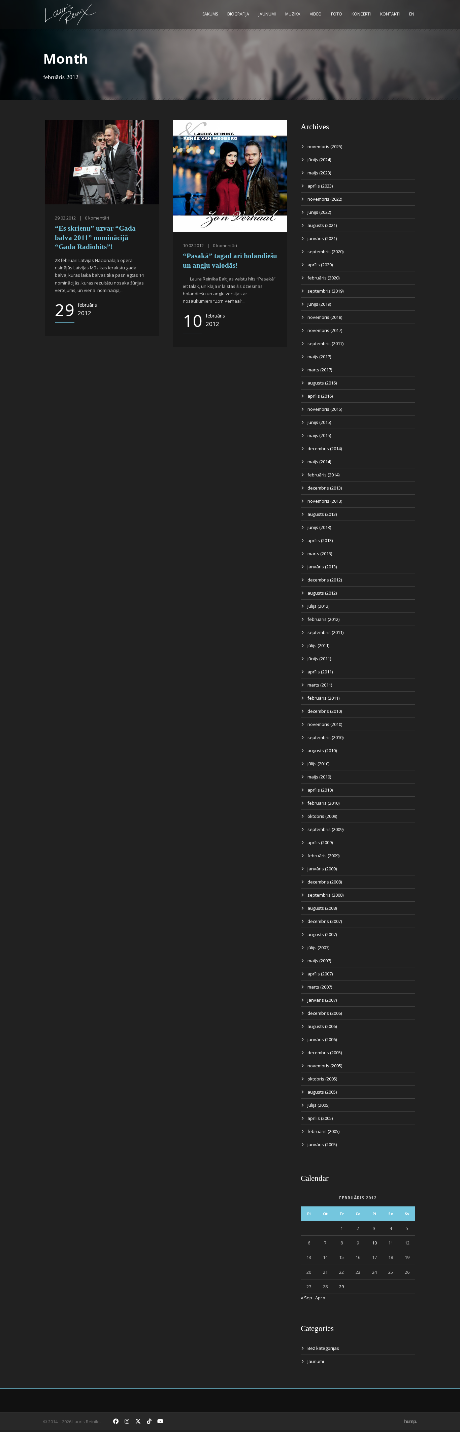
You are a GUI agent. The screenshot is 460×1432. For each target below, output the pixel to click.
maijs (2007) (319, 961)
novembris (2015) (324, 409)
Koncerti (361, 14)
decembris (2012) (324, 580)
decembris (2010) (324, 711)
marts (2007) (319, 987)
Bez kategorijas (323, 1348)
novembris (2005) (324, 1066)
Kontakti (390, 14)
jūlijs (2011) (318, 645)
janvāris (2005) (322, 1144)
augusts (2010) (322, 750)
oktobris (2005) (322, 1079)
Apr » (320, 1298)
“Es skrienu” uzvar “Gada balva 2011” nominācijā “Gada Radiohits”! (95, 237)
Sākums (210, 14)
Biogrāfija (238, 14)
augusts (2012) (322, 593)
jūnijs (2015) (319, 422)
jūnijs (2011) (319, 659)
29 (341, 1287)
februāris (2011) (323, 698)
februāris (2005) (323, 1131)
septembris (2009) (325, 829)
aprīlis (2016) (320, 396)
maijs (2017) (319, 357)
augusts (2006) (322, 1026)
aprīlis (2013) (320, 540)
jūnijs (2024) (319, 160)
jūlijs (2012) (318, 606)
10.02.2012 (193, 245)
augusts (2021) (322, 225)
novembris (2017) (324, 330)
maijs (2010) (319, 777)
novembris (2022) (324, 199)
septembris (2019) (325, 291)
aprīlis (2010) (320, 790)
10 (374, 1243)
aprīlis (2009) (320, 842)
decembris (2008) (324, 882)
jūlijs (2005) (318, 1105)
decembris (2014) (324, 448)
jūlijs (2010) (318, 764)
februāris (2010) (323, 803)
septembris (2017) (325, 343)
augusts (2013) (322, 514)
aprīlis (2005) (320, 1118)
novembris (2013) (324, 501)
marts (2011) (319, 685)
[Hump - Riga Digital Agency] (410, 1422)
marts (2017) (319, 370)
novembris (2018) (324, 317)
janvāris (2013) (322, 567)
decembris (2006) (324, 1013)
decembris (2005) (324, 1053)
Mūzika (292, 14)
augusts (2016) (322, 383)
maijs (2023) (319, 173)
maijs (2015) (319, 435)
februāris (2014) (323, 475)
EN (411, 14)
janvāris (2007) (322, 1000)
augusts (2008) (322, 908)
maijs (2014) (319, 462)
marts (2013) (319, 554)
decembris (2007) (324, 921)
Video (316, 14)
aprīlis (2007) (320, 974)
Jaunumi (267, 14)
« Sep (306, 1298)
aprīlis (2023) (320, 186)
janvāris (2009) (322, 869)
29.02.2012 (65, 218)
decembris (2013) (324, 488)
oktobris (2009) (322, 816)
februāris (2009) (323, 856)
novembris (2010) (324, 724)
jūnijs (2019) (319, 304)
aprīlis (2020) (320, 265)
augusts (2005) (322, 1092)
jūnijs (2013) (319, 527)
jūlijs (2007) (318, 947)
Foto (336, 14)
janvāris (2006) (322, 1039)
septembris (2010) (325, 737)
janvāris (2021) (322, 238)
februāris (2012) (323, 619)
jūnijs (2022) (319, 212)
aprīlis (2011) (320, 672)
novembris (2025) (324, 146)
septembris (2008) (325, 895)
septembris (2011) (325, 632)
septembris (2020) (325, 251)
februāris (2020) (323, 278)
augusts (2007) (322, 934)
